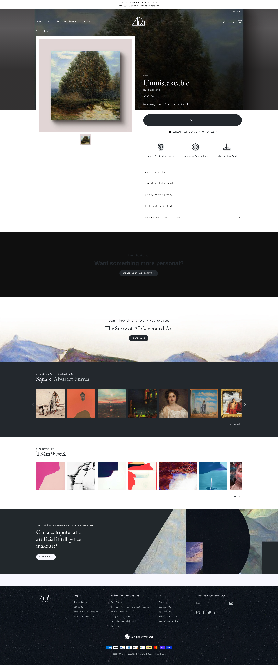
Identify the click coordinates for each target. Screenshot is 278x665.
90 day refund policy (192, 194)
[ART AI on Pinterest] (215, 612)
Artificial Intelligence (62, 21)
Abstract (63, 379)
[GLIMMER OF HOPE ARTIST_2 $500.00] (142, 403)
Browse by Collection (86, 611)
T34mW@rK (154, 90)
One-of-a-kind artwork (192, 183)
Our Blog (116, 626)
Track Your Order (168, 621)
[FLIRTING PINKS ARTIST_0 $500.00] (50, 476)
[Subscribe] (231, 603)
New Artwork (80, 602)
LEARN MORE (46, 557)
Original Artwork (120, 616)
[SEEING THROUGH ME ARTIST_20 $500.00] (173, 403)
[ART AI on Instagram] (198, 612)
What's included (192, 172)
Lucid (142, 654)
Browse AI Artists (84, 616)
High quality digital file (192, 206)
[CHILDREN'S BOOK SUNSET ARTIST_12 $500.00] (112, 403)
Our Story (116, 602)
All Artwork (80, 607)
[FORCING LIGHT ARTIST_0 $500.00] (213, 476)
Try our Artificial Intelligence (130, 607)
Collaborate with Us (122, 621)
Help (86, 21)
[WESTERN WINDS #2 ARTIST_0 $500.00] (178, 476)
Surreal (83, 379)
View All (236, 424)
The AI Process (119, 611)
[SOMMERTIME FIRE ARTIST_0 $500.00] (142, 476)
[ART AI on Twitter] (209, 612)
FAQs (161, 602)
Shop (40, 21)
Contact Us (165, 607)
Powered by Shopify (157, 654)
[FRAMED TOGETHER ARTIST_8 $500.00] (235, 403)
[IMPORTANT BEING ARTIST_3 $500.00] (204, 403)
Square (43, 379)
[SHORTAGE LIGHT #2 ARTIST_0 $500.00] (112, 476)
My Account (165, 611)
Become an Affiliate (170, 616)
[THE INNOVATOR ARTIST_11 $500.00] (50, 403)
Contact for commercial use (192, 217)
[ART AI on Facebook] (203, 612)
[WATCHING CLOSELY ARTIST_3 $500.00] (81, 403)
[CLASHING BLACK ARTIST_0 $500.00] (81, 476)
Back (46, 30)
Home (145, 75)
